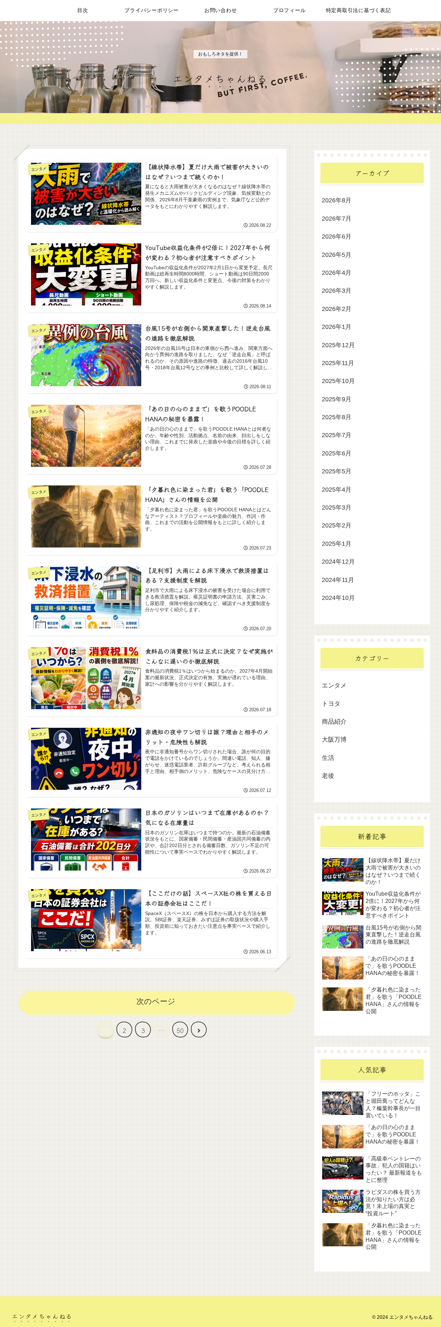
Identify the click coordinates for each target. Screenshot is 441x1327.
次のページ (155, 1001)
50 (180, 1030)
